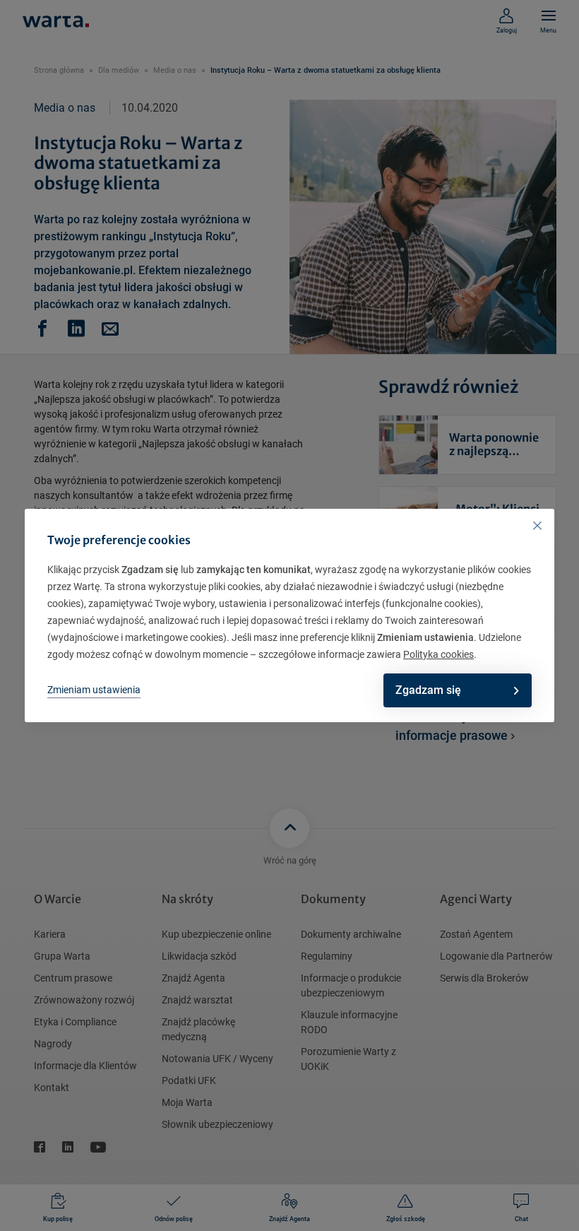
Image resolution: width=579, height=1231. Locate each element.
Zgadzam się (428, 690)
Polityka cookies (438, 654)
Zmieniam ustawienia (94, 689)
